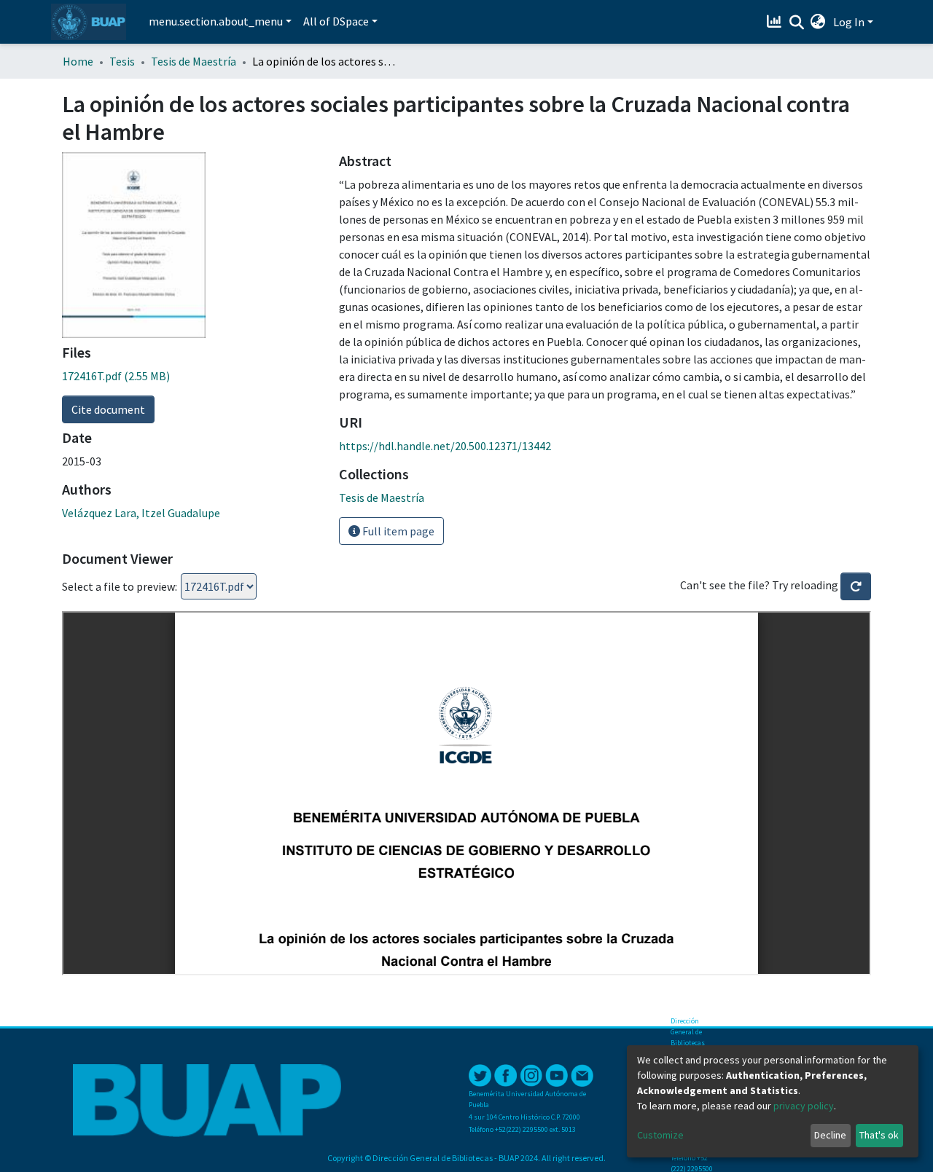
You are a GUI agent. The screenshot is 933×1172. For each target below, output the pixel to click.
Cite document (108, 409)
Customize (660, 1134)
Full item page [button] (397, 531)
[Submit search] (796, 22)
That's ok (879, 1134)
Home (78, 61)
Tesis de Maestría (193, 61)
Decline (830, 1134)
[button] (818, 22)
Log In (848, 22)
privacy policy (803, 1105)
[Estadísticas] (775, 22)
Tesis (122, 61)
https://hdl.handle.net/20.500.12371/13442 (445, 445)
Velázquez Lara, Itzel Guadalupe (141, 513)
